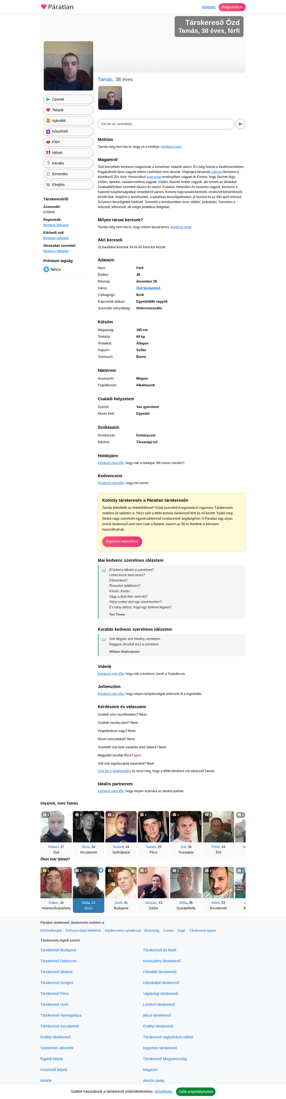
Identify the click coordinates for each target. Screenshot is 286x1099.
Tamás (151, 847)
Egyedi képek (51, 1059)
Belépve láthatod (55, 225)
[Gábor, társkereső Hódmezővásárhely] (56, 882)
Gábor (53, 903)
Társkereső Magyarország (165, 1059)
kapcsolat (154, 177)
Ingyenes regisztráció (122, 541)
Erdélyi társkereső (55, 1037)
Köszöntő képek (53, 1070)
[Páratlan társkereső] (57, 6)
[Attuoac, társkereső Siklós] (153, 882)
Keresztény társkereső (161, 961)
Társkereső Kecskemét (59, 1026)
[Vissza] (47, 832)
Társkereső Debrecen (58, 961)
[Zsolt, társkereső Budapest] (121, 882)
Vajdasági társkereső (160, 994)
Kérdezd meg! (171, 146)
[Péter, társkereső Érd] (218, 826)
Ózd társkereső (148, 288)
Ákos (86, 847)
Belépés (209, 7)
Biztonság (151, 930)
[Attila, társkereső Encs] (88, 882)
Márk (216, 903)
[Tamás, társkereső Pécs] (153, 826)
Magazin (150, 1070)
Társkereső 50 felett (159, 950)
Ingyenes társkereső (160, 1048)
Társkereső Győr (54, 1004)
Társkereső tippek (202, 930)
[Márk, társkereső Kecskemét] (218, 882)
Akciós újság (153, 1081)
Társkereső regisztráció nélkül (168, 1037)
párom (216, 172)
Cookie (168, 930)
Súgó (182, 930)
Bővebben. (164, 1091)
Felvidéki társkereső (159, 972)
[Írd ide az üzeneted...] (166, 124)
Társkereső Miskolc (56, 972)
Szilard (118, 847)
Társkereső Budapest (58, 950)
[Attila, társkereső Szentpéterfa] (186, 882)
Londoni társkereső (159, 1004)
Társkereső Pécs (54, 994)
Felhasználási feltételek (83, 930)
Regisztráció (232, 7)
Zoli (183, 847)
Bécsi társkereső (157, 1015)
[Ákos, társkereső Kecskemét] (88, 826)
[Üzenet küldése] (240, 124)
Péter (215, 847)
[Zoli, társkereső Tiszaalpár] (186, 826)
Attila (86, 903)
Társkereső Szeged (56, 983)
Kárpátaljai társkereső (161, 983)
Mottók (46, 1081)
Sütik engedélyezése (195, 1092)
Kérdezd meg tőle (111, 463)
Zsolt (118, 903)
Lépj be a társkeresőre (114, 771)
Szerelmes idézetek (56, 1048)
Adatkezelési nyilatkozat (123, 930)
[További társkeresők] (238, 832)
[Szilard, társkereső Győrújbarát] (121, 826)
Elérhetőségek (51, 930)
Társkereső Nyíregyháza (60, 1015)
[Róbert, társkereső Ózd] (56, 826)
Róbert (53, 847)
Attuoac (151, 903)
